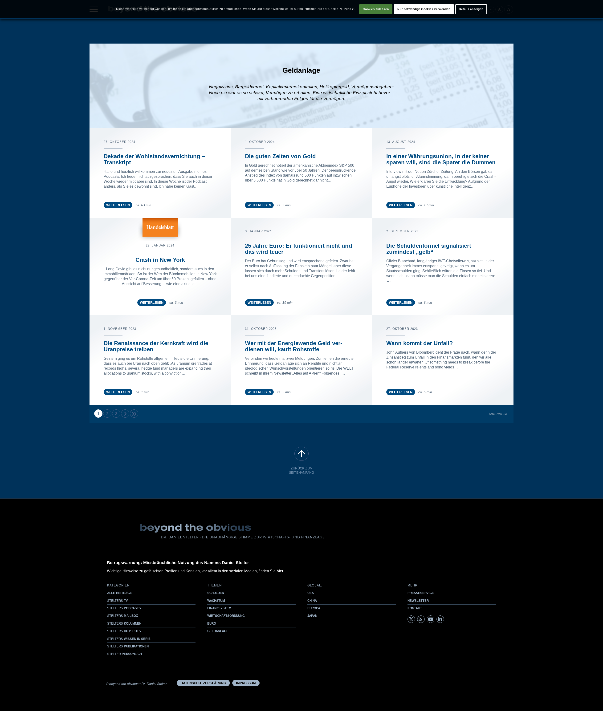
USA (310, 593)
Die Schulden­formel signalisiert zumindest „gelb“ (428, 248)
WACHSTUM (216, 600)
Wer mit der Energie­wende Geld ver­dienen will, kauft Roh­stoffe (293, 346)
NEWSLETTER (418, 600)
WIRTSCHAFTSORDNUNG (226, 616)
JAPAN (312, 616)
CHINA (312, 600)
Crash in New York (160, 260)
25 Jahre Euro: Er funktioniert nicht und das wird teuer (298, 248)
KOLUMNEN (124, 623)
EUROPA (313, 608)
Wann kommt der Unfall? (419, 343)
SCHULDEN (215, 593)
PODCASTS (124, 608)
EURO (211, 623)
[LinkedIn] (440, 619)
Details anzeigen (471, 9)
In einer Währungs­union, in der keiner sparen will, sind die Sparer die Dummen (441, 159)
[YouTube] (430, 619)
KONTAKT (414, 608)
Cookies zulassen (376, 9)
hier (280, 571)
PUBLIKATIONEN (128, 646)
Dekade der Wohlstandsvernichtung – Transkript (154, 159)
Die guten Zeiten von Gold (280, 156)
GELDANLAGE (217, 631)
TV (117, 600)
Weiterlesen (118, 205)
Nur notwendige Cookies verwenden (423, 9)
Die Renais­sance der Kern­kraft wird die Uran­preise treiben (156, 346)
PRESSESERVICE (420, 593)
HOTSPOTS (124, 631)
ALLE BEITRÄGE (119, 593)
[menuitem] (203, 683)
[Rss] (421, 619)
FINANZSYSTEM (219, 608)
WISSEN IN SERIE (129, 639)
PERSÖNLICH (124, 654)
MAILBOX (122, 616)
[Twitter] (411, 619)
